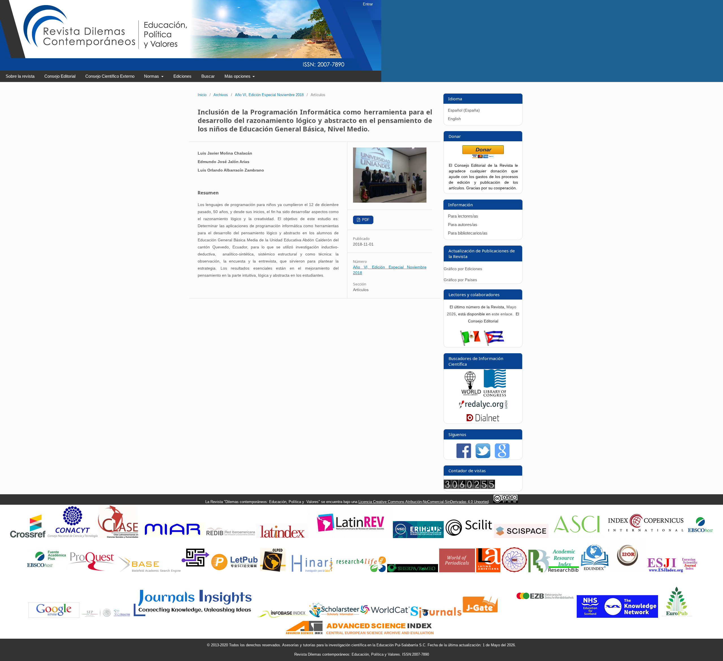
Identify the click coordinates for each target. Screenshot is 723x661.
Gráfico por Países (461, 280)
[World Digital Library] (471, 395)
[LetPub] (235, 571)
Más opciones (238, 76)
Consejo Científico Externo (109, 76)
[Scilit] (469, 537)
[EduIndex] (594, 571)
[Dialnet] (483, 420)
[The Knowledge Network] (617, 616)
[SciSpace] (521, 537)
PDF (365, 220)
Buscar (208, 76)
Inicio (202, 95)
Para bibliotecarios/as (467, 233)
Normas (152, 76)
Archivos (221, 95)
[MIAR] (172, 537)
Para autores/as (462, 224)
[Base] (149, 571)
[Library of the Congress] (495, 395)
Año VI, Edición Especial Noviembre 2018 (269, 95)
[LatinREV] (350, 537)
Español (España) (464, 110)
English (454, 118)
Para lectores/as (463, 216)
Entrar (368, 4)
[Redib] (230, 537)
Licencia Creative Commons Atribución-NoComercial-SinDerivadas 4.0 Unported (423, 502)
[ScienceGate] (195, 571)
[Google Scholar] (54, 616)
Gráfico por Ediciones (463, 268)
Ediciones (182, 76)
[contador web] (469, 487)
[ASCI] (576, 537)
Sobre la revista (20, 76)
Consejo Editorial (59, 76)
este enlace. (503, 314)
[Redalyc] (483, 410)
